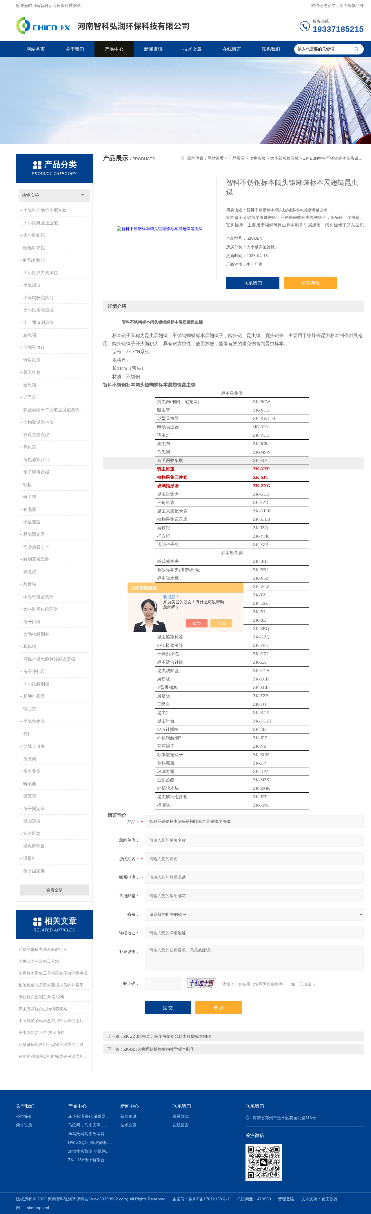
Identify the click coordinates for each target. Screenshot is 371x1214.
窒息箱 (29, 384)
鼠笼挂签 (32, 372)
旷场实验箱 (34, 260)
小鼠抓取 (32, 285)
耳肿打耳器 (34, 696)
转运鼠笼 (32, 359)
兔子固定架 (34, 870)
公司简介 (24, 1116)
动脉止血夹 (34, 746)
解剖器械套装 (36, 559)
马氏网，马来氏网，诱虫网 (90, 1125)
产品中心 (114, 49)
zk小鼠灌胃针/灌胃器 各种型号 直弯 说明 (90, 1116)
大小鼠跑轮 (34, 235)
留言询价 (310, 283)
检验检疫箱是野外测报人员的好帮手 (51, 985)
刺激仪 (29, 571)
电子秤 (29, 496)
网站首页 (35, 49)
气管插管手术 (36, 546)
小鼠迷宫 (32, 521)
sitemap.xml (38, 1207)
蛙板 (27, 484)
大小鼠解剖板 (36, 683)
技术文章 (192, 49)
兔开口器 (32, 621)
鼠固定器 (32, 820)
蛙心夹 (29, 708)
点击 (83, 195)
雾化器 (29, 447)
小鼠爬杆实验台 (38, 297)
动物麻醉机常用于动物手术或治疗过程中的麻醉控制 (54, 1044)
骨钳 (27, 733)
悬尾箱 (29, 334)
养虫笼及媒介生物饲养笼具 (43, 1008)
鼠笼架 (29, 795)
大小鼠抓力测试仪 (40, 272)
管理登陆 (286, 1199)
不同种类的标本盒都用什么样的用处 (51, 1020)
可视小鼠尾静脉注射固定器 (49, 658)
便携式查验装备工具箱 (39, 961)
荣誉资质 (24, 1125)
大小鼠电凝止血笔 (40, 222)
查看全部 (54, 890)
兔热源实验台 (36, 459)
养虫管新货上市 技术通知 (41, 1032)
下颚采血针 (34, 347)
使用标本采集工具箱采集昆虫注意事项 (53, 973)
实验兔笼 (32, 771)
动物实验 (30, 195)
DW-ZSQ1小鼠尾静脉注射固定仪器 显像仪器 (90, 1142)
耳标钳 (29, 646)
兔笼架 (29, 758)
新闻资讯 (153, 49)
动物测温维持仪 (38, 422)
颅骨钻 (29, 584)
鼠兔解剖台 (34, 845)
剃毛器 (29, 509)
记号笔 (29, 397)
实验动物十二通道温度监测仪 (51, 409)
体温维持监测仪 (38, 596)
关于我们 (75, 49)
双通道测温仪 (36, 434)
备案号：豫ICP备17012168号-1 (201, 1199)
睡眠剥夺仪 (34, 247)
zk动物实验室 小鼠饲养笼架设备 (90, 1151)
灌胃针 (29, 858)
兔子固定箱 (34, 808)
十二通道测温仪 (38, 322)
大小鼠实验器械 (38, 309)
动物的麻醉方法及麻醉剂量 (43, 949)
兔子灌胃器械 (36, 471)
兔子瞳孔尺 (34, 671)
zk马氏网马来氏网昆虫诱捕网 (90, 1133)
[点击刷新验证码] (201, 983)
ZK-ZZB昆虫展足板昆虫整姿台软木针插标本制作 (167, 1036)
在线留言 (232, 49)
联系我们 (271, 49)
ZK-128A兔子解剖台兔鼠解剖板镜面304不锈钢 (90, 1159)
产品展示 (236, 158)
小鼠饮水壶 (34, 721)
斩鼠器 (29, 783)
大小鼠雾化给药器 (40, 609)
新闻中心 (129, 1106)
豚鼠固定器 (34, 534)
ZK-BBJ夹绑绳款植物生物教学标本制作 (158, 1049)
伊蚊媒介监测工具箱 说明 (41, 997)
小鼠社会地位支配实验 (45, 210)
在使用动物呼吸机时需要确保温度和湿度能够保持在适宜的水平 (54, 1056)
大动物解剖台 (36, 633)
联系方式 (180, 1116)
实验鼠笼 (32, 833)
